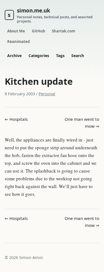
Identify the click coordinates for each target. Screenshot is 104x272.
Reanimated (18, 41)
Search (77, 55)
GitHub (38, 31)
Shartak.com (63, 31)
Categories (39, 55)
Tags (60, 55)
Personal (47, 93)
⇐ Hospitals (16, 119)
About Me (16, 31)
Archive (14, 55)
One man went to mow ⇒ (82, 122)
